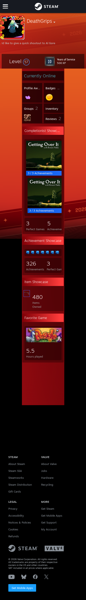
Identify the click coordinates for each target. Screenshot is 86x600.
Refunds (13, 536)
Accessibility (16, 515)
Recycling (47, 484)
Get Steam (47, 508)
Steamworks (16, 477)
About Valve (49, 464)
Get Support (49, 522)
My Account (49, 529)
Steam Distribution (20, 484)
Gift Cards (14, 491)
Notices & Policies (19, 522)
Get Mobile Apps (22, 588)
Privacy (12, 508)
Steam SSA (15, 470)
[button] (19, 61)
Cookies (13, 529)
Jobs (44, 470)
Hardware (47, 477)
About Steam (16, 464)
